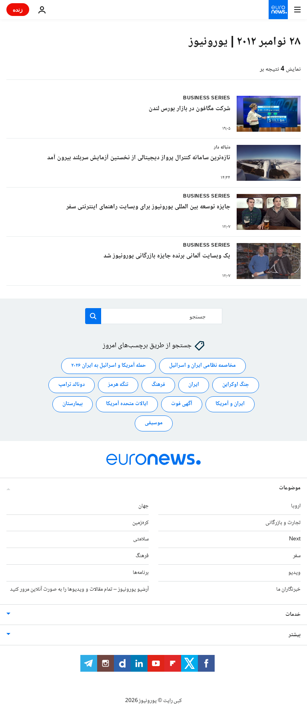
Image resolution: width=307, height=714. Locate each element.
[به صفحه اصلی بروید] (278, 9)
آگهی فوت (181, 404)
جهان (143, 506)
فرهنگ (158, 385)
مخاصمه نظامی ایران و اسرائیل (202, 366)
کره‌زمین (140, 523)
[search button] (93, 316)
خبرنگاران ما (288, 589)
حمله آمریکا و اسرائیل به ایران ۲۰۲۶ (108, 366)
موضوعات (290, 488)
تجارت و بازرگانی (283, 523)
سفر (297, 556)
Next (295, 539)
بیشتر (295, 635)
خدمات (293, 614)
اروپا (296, 506)
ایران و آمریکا (230, 404)
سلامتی (141, 539)
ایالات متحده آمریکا (127, 404)
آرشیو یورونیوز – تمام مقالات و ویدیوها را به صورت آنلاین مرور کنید (79, 589)
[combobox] (153, 316)
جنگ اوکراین (235, 385)
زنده (18, 9)
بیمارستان (72, 404)
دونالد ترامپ (71, 385)
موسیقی (154, 423)
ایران (193, 385)
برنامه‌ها (141, 573)
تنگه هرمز (118, 385)
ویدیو (294, 573)
